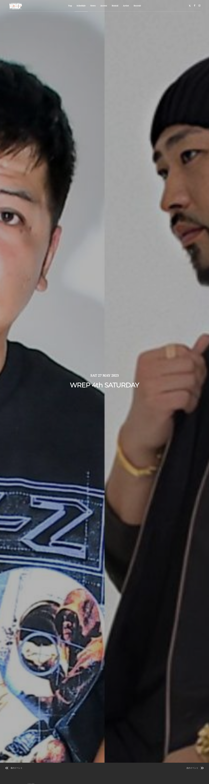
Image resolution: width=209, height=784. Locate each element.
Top (70, 5)
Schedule (81, 5)
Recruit (137, 5)
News (93, 5)
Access (103, 5)
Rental (115, 5)
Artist (126, 5)
